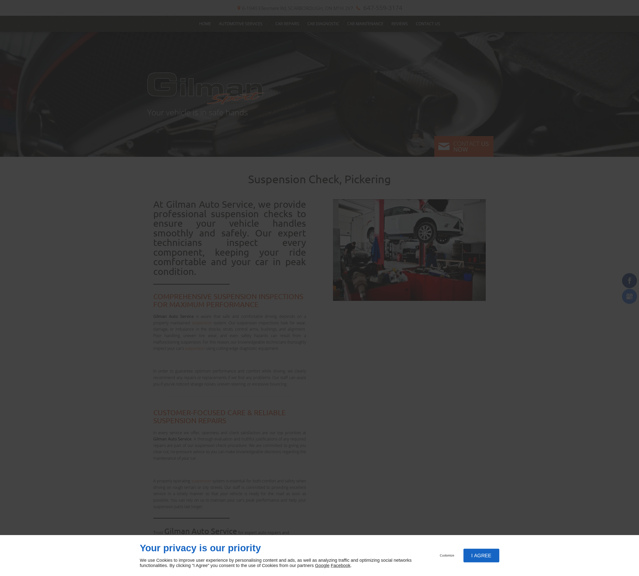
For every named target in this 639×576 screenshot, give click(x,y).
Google (322, 565)
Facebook (340, 565)
